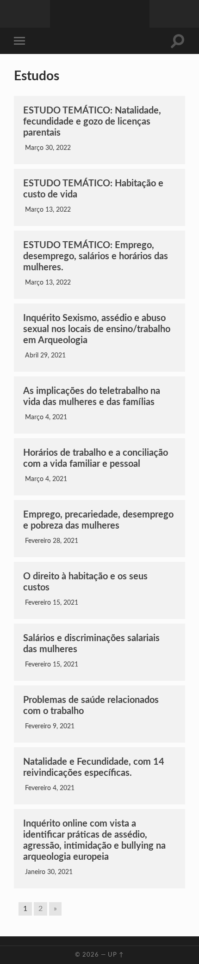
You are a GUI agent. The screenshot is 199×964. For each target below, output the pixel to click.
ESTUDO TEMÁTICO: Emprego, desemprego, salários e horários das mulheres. (95, 256)
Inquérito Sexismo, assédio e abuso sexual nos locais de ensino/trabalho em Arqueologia (96, 329)
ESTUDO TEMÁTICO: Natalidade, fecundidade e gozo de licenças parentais (92, 121)
